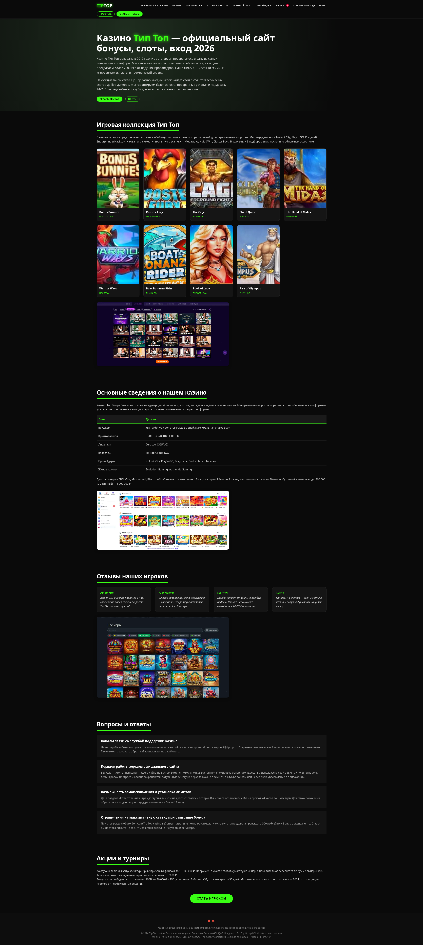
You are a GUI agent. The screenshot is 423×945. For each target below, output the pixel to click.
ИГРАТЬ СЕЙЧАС (109, 99)
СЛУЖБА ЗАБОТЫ (217, 5)
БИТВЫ (282, 5)
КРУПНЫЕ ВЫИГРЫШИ (154, 5)
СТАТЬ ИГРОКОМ (129, 14)
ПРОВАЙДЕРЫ (263, 5)
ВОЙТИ (132, 99)
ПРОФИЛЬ (106, 14)
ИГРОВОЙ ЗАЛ (241, 5)
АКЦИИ (176, 5)
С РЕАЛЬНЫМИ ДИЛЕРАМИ (309, 5)
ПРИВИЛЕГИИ (194, 5)
